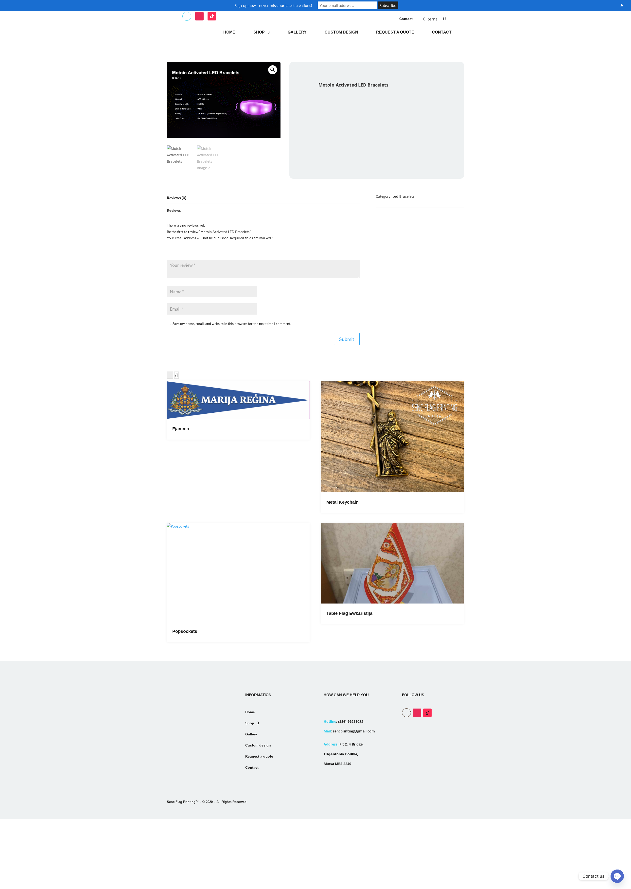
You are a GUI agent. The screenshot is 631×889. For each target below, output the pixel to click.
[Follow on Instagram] (199, 16)
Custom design (341, 32)
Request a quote (395, 32)
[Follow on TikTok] (212, 16)
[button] (272, 69)
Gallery (297, 32)
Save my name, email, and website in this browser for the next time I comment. (232, 323)
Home (229, 32)
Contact (406, 19)
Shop (259, 32)
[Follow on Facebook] (186, 16)
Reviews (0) (176, 198)
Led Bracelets (403, 196)
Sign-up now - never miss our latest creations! (273, 5)
